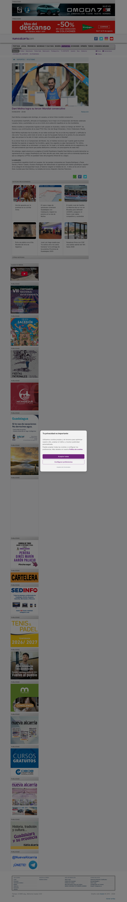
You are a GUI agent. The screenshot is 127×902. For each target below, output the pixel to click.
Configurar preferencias (63, 462)
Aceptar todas (63, 456)
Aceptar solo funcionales (63, 467)
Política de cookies (76, 449)
